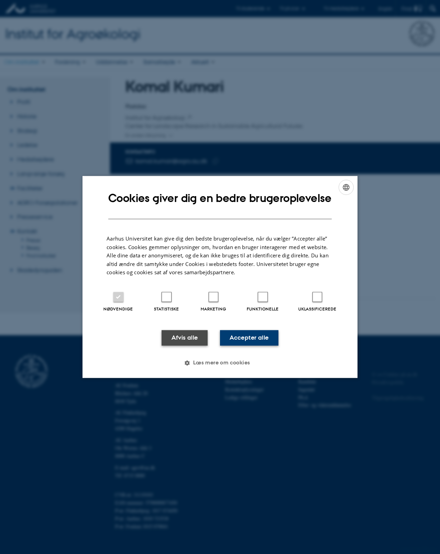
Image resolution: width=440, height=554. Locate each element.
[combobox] (346, 187)
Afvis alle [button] (185, 337)
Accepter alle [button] (249, 337)
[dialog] (220, 277)
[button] (220, 363)
